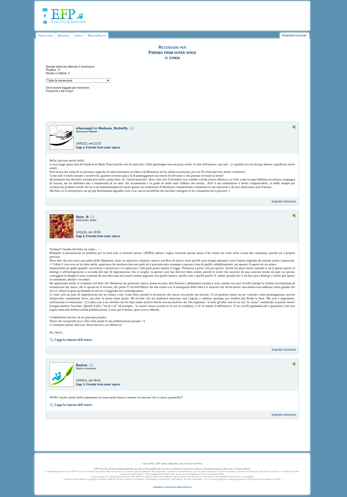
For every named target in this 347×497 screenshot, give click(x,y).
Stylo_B (82, 217)
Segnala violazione (283, 201)
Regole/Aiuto (97, 35)
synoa (174, 57)
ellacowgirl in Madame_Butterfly (102, 128)
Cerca (79, 35)
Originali (64, 35)
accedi (302, 35)
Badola (81, 365)
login (70, 91)
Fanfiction (45, 35)
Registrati (288, 35)
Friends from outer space (172, 52)
